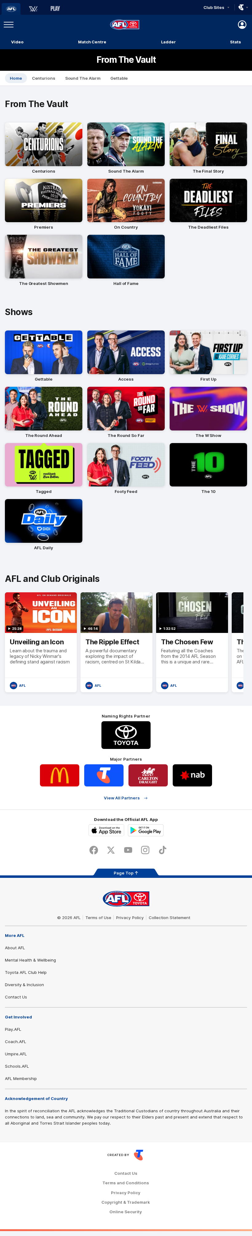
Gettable (119, 78)
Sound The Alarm (83, 78)
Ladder (168, 41)
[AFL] (11, 8)
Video (17, 41)
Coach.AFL (15, 1041)
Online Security (125, 1212)
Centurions (43, 78)
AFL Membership (21, 1078)
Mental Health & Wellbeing (30, 960)
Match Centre (92, 41)
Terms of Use (98, 917)
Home (16, 78)
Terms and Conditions (125, 1183)
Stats (235, 41)
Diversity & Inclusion (24, 984)
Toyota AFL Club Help (26, 972)
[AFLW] (33, 8)
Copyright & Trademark (125, 1202)
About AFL (15, 947)
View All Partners (122, 798)
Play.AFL (13, 1029)
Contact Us (16, 996)
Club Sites (213, 7)
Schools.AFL (17, 1066)
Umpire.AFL (16, 1053)
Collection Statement (169, 917)
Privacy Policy (130, 917)
